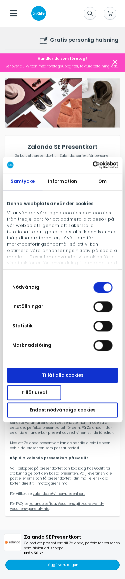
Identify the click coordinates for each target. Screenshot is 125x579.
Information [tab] (62, 181)
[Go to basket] (110, 13)
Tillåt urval (34, 392)
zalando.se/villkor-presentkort (59, 493)
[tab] (43, 103)
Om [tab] (102, 181)
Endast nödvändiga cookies (62, 410)
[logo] (37, 13)
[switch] (103, 306)
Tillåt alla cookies (62, 375)
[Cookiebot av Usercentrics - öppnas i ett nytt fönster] (89, 165)
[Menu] (13, 13)
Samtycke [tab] (23, 181)
